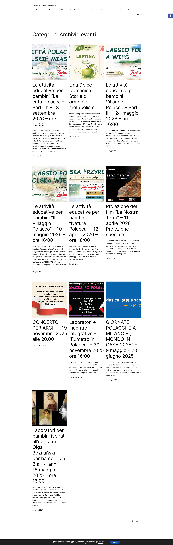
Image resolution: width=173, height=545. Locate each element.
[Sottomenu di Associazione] (45, 9)
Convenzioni (82, 10)
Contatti (73, 10)
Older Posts (135, 521)
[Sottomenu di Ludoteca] (116, 9)
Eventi (90, 10)
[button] (170, 16)
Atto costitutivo (53, 10)
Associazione (40, 10)
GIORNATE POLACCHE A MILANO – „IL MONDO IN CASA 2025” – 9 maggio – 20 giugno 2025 (121, 339)
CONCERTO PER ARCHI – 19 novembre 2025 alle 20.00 (49, 330)
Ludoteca (113, 10)
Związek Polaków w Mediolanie (44, 5)
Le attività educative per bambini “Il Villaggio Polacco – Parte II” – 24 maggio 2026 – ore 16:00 (123, 104)
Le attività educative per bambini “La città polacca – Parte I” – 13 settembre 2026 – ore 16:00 (48, 104)
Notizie (121, 10)
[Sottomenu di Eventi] (93, 9)
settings (100, 543)
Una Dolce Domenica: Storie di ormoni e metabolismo (83, 96)
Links (105, 10)
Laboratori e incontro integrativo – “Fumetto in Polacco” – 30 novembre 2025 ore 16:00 (86, 339)
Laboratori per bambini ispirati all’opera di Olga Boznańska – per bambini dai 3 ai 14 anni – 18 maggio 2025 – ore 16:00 (49, 456)
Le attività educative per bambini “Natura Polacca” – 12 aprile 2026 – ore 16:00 (84, 223)
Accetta (115, 542)
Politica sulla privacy (134, 10)
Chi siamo (64, 10)
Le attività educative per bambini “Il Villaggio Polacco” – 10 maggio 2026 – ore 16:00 (48, 223)
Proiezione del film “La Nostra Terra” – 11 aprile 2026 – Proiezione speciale (122, 220)
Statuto (138, 14)
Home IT (99, 10)
